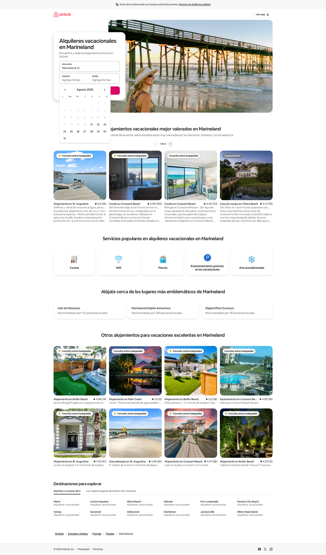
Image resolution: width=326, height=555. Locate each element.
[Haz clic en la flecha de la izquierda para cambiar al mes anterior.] (65, 90)
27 (84, 131)
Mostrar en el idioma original (194, 4)
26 (78, 131)
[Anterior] (155, 144)
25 (71, 131)
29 (98, 131)
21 (91, 124)
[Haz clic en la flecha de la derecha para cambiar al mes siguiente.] (105, 90)
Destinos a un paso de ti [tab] (67, 491)
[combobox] (89, 68)
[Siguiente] (170, 144)
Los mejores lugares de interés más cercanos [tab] (111, 491)
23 (105, 124)
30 (104, 131)
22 (98, 124)
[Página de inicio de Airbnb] (62, 14)
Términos (98, 549)
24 (64, 131)
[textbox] (74, 80)
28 (91, 131)
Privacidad (83, 549)
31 (64, 138)
